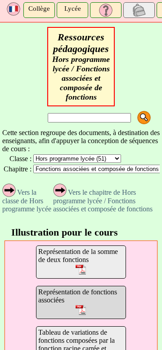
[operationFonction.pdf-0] (81, 270)
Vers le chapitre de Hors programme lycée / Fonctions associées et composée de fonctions (103, 200)
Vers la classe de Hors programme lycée (26, 200)
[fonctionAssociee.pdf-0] (81, 310)
